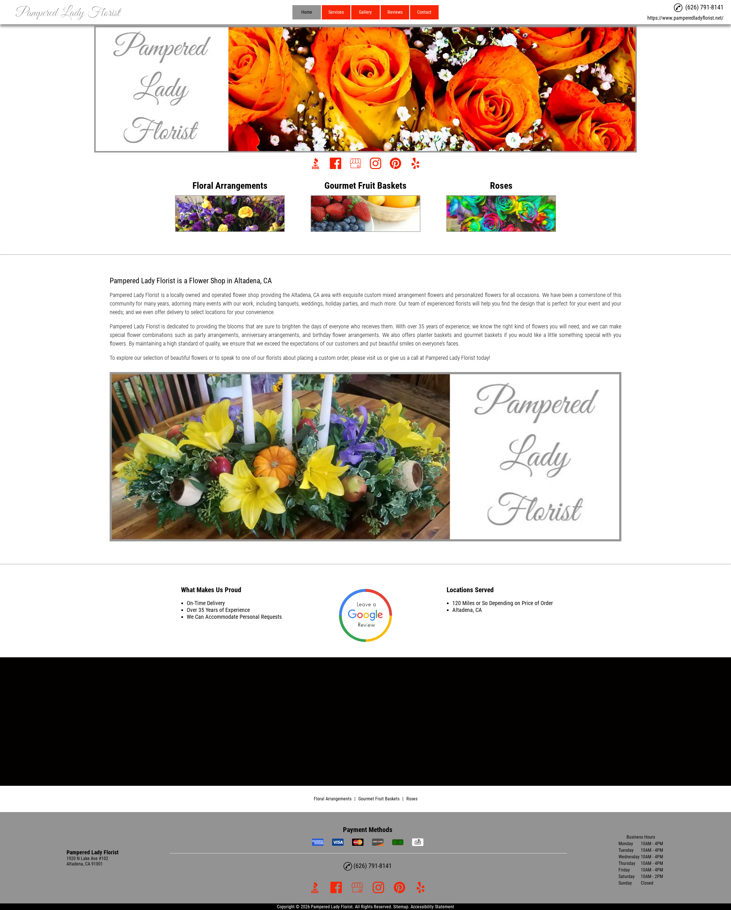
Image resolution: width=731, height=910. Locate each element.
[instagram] (375, 164)
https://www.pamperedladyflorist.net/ (685, 18)
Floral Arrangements (333, 798)
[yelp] (415, 164)
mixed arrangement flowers (413, 295)
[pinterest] (395, 164)
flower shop (246, 295)
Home (306, 12)
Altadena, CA (305, 295)
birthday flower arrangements (346, 335)
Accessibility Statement (432, 906)
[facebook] (336, 164)
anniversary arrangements (271, 335)
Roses (411, 798)
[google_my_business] (356, 164)
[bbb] (316, 164)
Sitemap (400, 906)
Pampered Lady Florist (135, 295)
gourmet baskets (483, 335)
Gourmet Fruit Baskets (378, 798)
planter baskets (434, 335)
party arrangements (216, 335)
